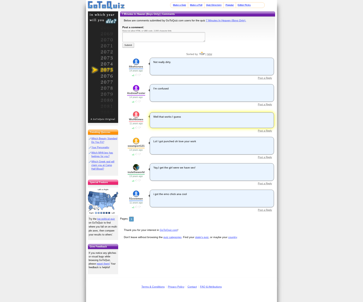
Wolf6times (136, 119)
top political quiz (106, 218)
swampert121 (136, 145)
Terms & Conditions (153, 286)
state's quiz (202, 237)
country (232, 237)
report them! (103, 263)
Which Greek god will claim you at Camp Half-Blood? (102, 165)
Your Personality (100, 147)
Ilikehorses (136, 66)
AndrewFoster (136, 93)
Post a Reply (265, 78)
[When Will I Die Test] (103, 67)
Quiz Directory (214, 5)
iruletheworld (136, 172)
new (209, 54)
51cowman (136, 198)
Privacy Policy (176, 286)
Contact (192, 286)
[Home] (106, 5)
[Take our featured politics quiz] (103, 201)
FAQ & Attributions (211, 286)
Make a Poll (196, 5)
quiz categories (172, 237)
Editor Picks (244, 5)
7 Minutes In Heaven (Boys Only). (226, 20)
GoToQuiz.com (169, 229)
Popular (230, 5)
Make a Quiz (179, 5)
